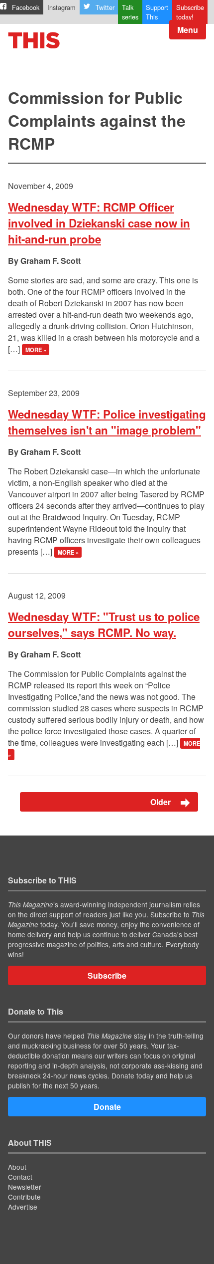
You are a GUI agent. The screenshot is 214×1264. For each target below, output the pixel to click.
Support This (157, 11)
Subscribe (107, 975)
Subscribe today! (190, 11)
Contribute (24, 1197)
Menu (187, 29)
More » (35, 350)
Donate (107, 1106)
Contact (20, 1177)
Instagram (61, 7)
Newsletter (24, 1187)
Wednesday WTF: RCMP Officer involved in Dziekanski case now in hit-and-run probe (99, 223)
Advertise (22, 1207)
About (17, 1167)
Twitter (105, 7)
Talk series (130, 11)
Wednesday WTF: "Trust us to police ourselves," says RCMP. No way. (104, 624)
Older (161, 802)
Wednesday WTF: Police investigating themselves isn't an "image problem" (107, 422)
